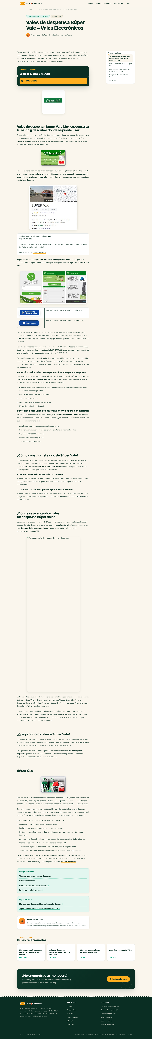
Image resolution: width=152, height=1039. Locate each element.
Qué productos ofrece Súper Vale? (118, 76)
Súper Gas (112, 80)
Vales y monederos (27, 881)
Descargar (80, 310)
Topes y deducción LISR (109, 1010)
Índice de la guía (116, 53)
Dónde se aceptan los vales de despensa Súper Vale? (119, 70)
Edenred (70, 1021)
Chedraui (70, 1006)
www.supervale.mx (39, 252)
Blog (128, 3)
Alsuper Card (71, 1010)
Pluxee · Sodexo (72, 1017)
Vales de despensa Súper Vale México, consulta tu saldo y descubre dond (119, 58)
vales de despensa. (68, 862)
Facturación (118, 3)
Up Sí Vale (70, 1025)
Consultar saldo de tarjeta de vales (33, 885)
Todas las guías (106, 1017)
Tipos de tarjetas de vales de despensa (35, 876)
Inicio (90, 3)
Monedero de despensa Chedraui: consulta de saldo (40, 904)
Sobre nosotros (106, 1021)
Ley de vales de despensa (110, 1006)
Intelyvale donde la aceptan (30, 890)
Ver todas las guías (119, 979)
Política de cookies (107, 1025)
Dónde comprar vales (108, 1014)
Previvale (70, 1014)
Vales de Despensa (103, 3)
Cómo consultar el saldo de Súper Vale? (120, 65)
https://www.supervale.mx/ (51, 361)
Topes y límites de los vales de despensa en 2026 (38, 909)
